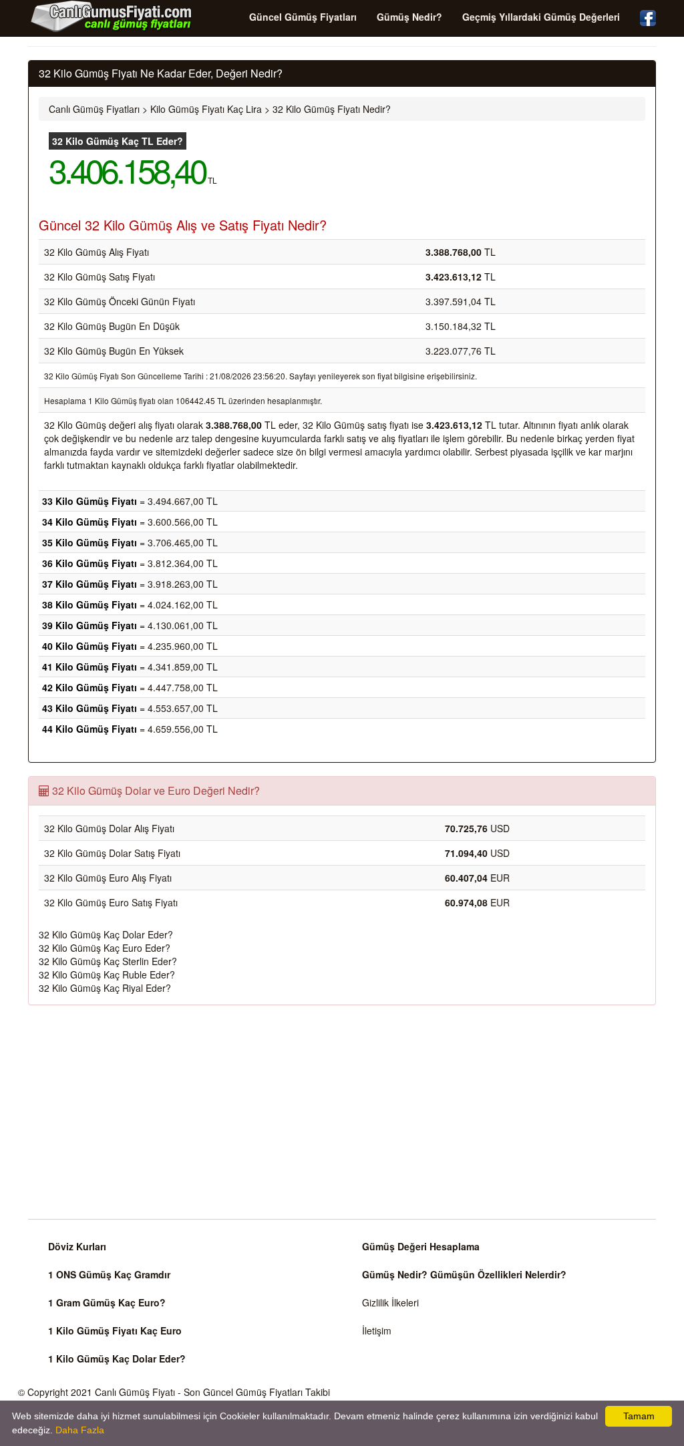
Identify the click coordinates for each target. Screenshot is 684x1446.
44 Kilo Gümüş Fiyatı (89, 728)
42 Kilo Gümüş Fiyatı (89, 687)
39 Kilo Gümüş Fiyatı (89, 625)
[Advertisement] (342, 1112)
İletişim (376, 1330)
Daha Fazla (79, 1430)
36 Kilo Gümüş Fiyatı (89, 563)
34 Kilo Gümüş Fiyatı (89, 521)
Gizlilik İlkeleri (390, 1302)
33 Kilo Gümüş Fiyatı (89, 501)
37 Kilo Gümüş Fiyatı (89, 583)
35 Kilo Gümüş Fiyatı (89, 542)
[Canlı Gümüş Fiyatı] (111, 16)
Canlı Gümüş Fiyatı (135, 1392)
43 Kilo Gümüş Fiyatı (89, 708)
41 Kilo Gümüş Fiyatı (89, 666)
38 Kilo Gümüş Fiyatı (89, 604)
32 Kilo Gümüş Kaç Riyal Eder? (105, 988)
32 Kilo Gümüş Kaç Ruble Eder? (107, 974)
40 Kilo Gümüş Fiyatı (89, 646)
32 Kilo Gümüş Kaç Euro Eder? (104, 947)
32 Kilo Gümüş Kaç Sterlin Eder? (108, 961)
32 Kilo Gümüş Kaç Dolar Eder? (106, 934)
